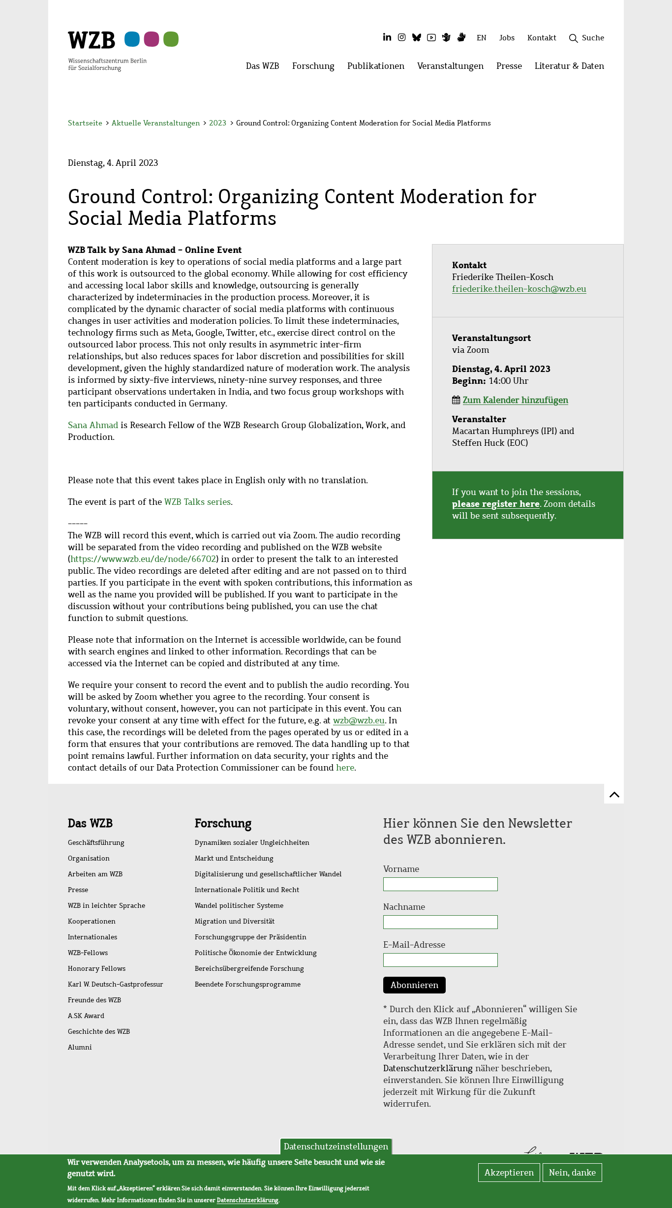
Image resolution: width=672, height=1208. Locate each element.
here (345, 768)
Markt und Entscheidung (234, 858)
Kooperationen (92, 921)
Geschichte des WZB (99, 1031)
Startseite (85, 123)
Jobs (507, 37)
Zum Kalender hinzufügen (515, 400)
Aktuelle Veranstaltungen (157, 123)
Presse (78, 890)
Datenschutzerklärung (428, 1068)
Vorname (401, 869)
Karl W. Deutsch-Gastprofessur (115, 984)
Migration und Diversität (235, 921)
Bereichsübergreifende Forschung (249, 968)
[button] (605, 124)
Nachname (404, 907)
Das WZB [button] (266, 69)
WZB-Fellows (88, 953)
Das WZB (90, 823)
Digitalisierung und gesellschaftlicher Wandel (268, 874)
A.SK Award (86, 1016)
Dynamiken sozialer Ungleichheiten (252, 842)
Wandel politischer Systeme (239, 905)
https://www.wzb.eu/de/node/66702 (143, 559)
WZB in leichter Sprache (106, 905)
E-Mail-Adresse (414, 945)
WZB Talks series (197, 502)
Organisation (89, 858)
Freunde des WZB (94, 1000)
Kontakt (541, 37)
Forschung (223, 823)
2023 (218, 123)
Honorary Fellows (96, 968)
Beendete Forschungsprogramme (248, 984)
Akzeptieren (509, 1172)
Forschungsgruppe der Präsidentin (250, 937)
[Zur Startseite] (107, 51)
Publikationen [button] (379, 69)
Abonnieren (414, 985)
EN (482, 37)
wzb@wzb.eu (359, 720)
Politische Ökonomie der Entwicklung (256, 953)
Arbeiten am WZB (95, 874)
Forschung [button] (316, 69)
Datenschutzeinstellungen (336, 1146)
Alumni (80, 1047)
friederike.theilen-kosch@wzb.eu (519, 289)
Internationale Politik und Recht (247, 890)
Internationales (92, 937)
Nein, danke (572, 1172)
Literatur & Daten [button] (573, 69)
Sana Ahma (90, 425)
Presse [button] (512, 69)
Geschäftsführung (96, 842)
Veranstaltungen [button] (453, 69)
